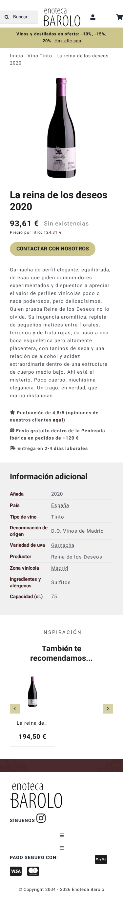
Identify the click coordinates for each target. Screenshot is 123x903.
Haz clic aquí (68, 41)
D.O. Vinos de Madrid (77, 531)
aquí (58, 420)
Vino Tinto (40, 55)
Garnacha (62, 545)
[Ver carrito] (119, 17)
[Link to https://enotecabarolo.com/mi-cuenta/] (93, 17)
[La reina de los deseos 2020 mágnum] (32, 709)
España (60, 505)
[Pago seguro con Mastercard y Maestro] (41, 818)
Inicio (16, 55)
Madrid (59, 568)
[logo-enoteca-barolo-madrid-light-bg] (61, 9)
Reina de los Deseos (76, 556)
